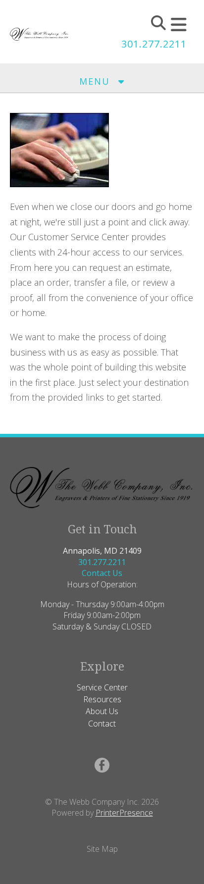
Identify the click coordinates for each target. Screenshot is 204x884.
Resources (102, 699)
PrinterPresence (124, 812)
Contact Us (102, 573)
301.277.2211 (154, 44)
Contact (102, 723)
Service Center (102, 687)
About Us (102, 711)
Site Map (102, 848)
